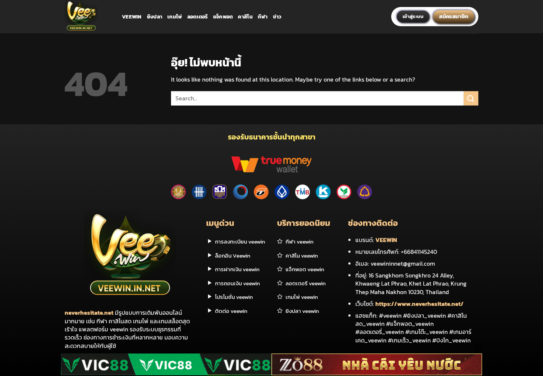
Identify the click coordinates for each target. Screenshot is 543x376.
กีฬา (263, 17)
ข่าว (277, 17)
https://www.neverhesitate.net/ (419, 303)
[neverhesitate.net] (88, 16)
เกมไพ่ (174, 17)
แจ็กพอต (223, 17)
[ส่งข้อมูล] (471, 98)
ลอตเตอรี (197, 17)
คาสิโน (245, 17)
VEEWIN (386, 239)
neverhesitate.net (89, 312)
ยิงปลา (154, 17)
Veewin (132, 17)
